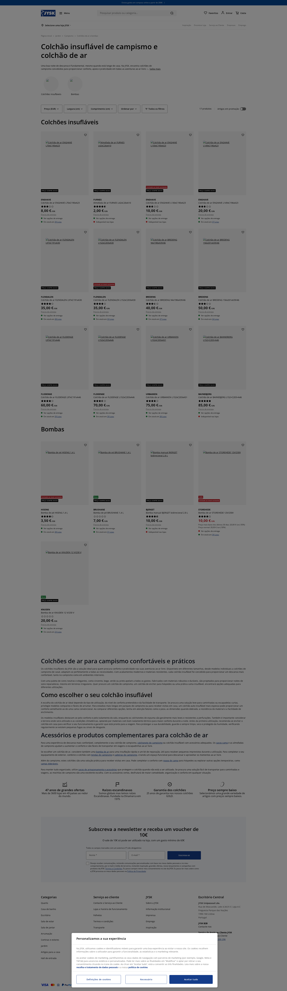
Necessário (146, 979)
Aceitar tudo (191, 979)
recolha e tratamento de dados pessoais (97, 967)
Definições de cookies (99, 979)
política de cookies (138, 967)
